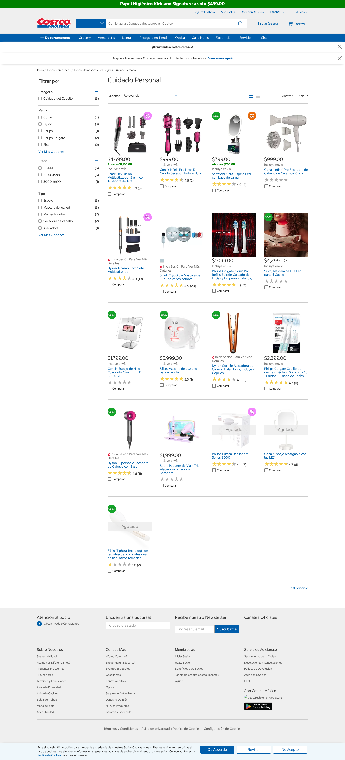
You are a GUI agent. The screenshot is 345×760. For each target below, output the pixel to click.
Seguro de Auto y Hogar (121, 693)
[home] (54, 23)
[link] (130, 154)
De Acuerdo (217, 749)
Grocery (85, 38)
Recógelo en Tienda (153, 38)
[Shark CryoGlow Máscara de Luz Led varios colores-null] (162, 260)
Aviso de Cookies (47, 693)
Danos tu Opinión (117, 699)
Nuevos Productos (117, 706)
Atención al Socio (53, 617)
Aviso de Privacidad (49, 687)
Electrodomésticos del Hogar (92, 70)
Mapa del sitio (45, 706)
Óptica (180, 38)
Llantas (127, 38)
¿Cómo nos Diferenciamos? (53, 662)
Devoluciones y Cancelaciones (263, 662)
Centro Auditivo (116, 681)
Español (275, 12)
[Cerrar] (340, 47)
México (300, 12)
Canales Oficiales (260, 617)
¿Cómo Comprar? (116, 656)
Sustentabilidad (47, 656)
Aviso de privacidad (155, 729)
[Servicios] (253, 38)
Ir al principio (299, 588)
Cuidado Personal (125, 70)
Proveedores (45, 675)
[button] (242, 23)
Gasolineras (200, 38)
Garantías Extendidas (119, 712)
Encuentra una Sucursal (128, 617)
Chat (264, 38)
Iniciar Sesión (268, 23)
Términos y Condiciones (51, 681)
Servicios (245, 38)
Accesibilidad (45, 712)
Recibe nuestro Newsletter (201, 617)
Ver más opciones (51, 152)
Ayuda (179, 681)
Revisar (254, 749)
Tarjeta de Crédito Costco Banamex (197, 675)
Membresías (106, 38)
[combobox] (91, 23)
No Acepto (290, 749)
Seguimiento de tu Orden (260, 656)
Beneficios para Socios (189, 668)
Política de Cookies (49, 755)
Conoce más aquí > (220, 58)
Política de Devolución (258, 668)
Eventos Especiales (118, 668)
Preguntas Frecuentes (50, 668)
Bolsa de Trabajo (47, 699)
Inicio (40, 70)
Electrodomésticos (59, 70)
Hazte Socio (182, 662)
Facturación (224, 38)
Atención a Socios (255, 675)
